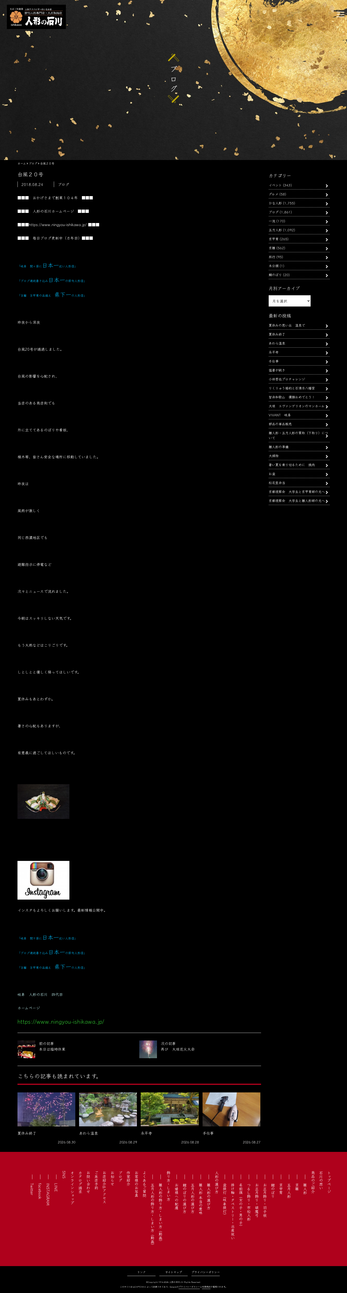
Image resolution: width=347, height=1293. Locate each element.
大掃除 (274, 455)
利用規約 (206, 1286)
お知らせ (112, 1178)
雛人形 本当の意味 (200, 1199)
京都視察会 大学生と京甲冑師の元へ (297, 491)
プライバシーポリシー (205, 1272)
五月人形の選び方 (192, 1198)
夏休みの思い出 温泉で (287, 325)
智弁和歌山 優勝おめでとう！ (292, 396)
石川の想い (321, 1180)
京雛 (272, 247)
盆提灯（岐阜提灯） (225, 1200)
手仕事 (274, 360)
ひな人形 (275, 202)
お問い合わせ (88, 1182)
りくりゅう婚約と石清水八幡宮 (292, 387)
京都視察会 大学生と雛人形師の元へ (297, 500)
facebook (40, 1191)
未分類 (274, 265)
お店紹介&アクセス (104, 1187)
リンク (141, 1272)
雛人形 (305, 1188)
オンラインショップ (72, 1188)
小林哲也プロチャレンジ (287, 378)
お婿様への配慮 (176, 1196)
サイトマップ (173, 1272)
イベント (275, 184)
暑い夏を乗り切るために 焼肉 (292, 464)
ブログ (274, 211)
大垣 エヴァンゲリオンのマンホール (297, 405)
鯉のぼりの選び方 (184, 1198)
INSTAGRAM (48, 1194)
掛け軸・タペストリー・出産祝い (233, 1211)
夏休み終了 (277, 334)
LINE (56, 1187)
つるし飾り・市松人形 (249, 1202)
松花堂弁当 (277, 482)
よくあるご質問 (144, 1184)
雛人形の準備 (278, 446)
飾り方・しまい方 (168, 1186)
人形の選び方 (217, 1182)
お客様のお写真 (136, 1184)
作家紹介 (128, 1178)
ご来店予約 (96, 1180)
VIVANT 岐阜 (280, 414)
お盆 (272, 473)
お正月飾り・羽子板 (265, 1200)
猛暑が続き (277, 369)
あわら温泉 (277, 343)
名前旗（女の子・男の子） (241, 1205)
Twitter (32, 1189)
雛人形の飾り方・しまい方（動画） (160, 1213)
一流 (272, 220)
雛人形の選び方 (209, 1196)
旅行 (272, 256)
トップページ (329, 1182)
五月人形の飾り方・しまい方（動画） (152, 1215)
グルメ (273, 193)
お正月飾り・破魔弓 (257, 1200)
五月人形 (275, 229)
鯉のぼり (275, 274)
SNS (64, 1175)
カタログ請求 (80, 1182)
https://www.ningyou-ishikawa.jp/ (58, 224)
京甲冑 (274, 238)
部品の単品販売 (280, 423)
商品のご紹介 (313, 1182)
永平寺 (274, 352)
